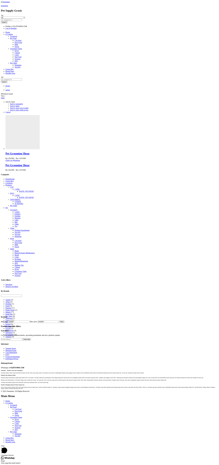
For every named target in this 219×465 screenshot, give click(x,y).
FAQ (7, 355)
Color (17, 55)
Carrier (17, 212)
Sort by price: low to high (19, 108)
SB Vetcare (9, 330)
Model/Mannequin (21, 261)
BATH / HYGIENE (26, 191)
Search (4, 22)
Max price (33, 322)
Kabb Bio (9, 314)
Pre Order (13, 206)
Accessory (14, 210)
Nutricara (8, 318)
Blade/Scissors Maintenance (25, 253)
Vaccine (17, 234)
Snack (17, 47)
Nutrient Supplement (22, 230)
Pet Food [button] (13, 38)
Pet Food (13, 407)
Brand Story (9, 71)
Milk (16, 45)
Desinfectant (9, 179)
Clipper (17, 53)
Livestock (13, 36)
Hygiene (18, 259)
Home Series (10, 310)
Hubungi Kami (10, 350)
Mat (16, 222)
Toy (16, 226)
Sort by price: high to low (19, 110)
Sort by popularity (16, 104)
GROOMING (15, 199)
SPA (16, 61)
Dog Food (18, 42)
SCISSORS (19, 204)
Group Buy (9, 69)
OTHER (18, 202)
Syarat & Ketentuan (12, 357)
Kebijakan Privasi (11, 359)
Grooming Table (20, 271)
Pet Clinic (13, 432)
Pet (6, 208)
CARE (17, 189)
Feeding (17, 216)
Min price (4, 322)
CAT (12, 187)
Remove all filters (11, 287)
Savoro (8, 328)
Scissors (17, 59)
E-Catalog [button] (9, 34)
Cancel (7, 112)
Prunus (7, 324)
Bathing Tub (19, 265)
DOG (12, 193)
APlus (7, 302)
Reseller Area (10, 73)
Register (14, 28)
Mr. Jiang (8, 316)
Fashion (17, 214)
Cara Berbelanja (11, 353)
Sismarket (4, 6)
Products (8, 185)
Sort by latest (14, 106)
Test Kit (17, 67)
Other (17, 224)
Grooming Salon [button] (16, 49)
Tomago (8, 337)
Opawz (8, 320)
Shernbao (8, 285)
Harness (17, 218)
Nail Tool (18, 57)
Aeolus (8, 300)
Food (12, 239)
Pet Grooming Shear (17, 153)
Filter (61, 322)
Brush (17, 255)
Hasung (8, 308)
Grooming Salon (16, 417)
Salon (12, 249)
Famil (7, 306)
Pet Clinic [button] (13, 63)
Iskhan (7, 312)
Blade (17, 251)
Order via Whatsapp (12, 160)
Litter (16, 220)
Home (7, 32)
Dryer (17, 51)
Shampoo (18, 65)
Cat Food (18, 40)
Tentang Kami (10, 348)
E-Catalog (9, 403)
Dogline (8, 304)
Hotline (8, 26)
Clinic (12, 228)
